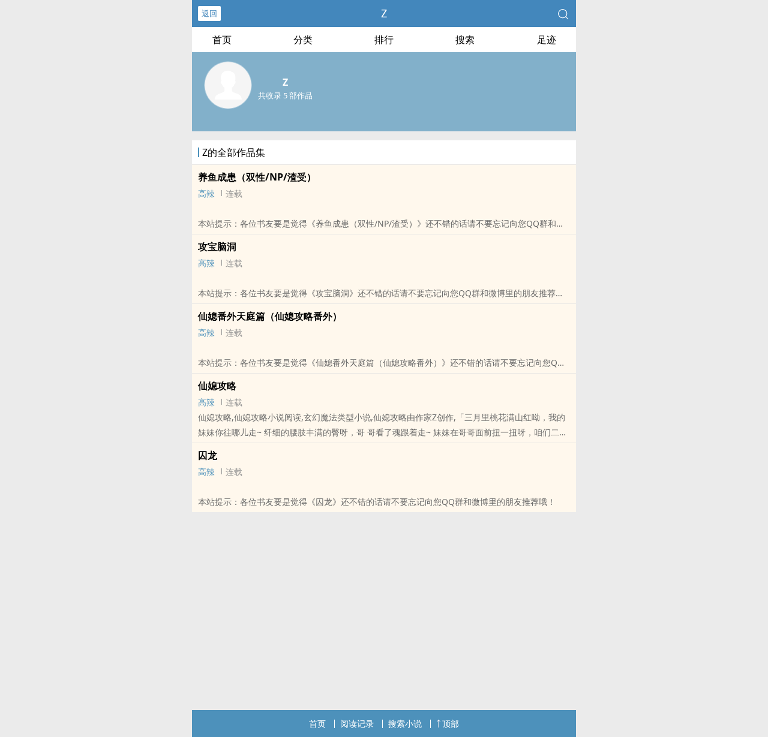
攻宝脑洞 (217, 246)
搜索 (465, 39)
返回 (209, 13)
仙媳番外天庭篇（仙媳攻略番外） (270, 316)
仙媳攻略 (217, 385)
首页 (222, 39)
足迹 (546, 39)
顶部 (450, 723)
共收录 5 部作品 (285, 95)
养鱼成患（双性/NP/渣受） (257, 177)
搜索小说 (405, 723)
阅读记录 (357, 723)
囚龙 (207, 455)
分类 (303, 39)
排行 (384, 39)
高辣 (206, 193)
